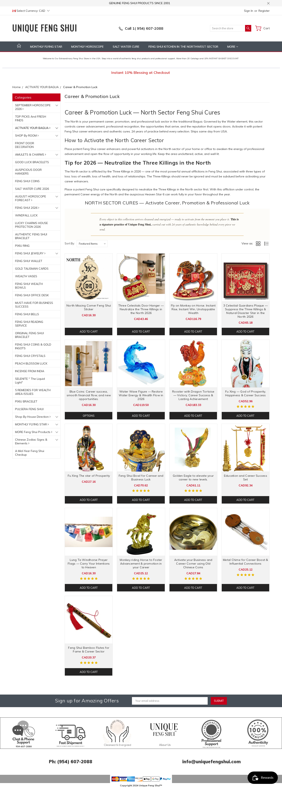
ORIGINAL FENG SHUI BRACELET (29, 335)
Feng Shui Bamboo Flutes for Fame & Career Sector (88, 649)
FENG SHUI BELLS (27, 314)
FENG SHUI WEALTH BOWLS (29, 285)
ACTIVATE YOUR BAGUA (32, 128)
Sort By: (70, 243)
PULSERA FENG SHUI (29, 409)
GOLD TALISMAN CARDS (32, 268)
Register (264, 11)
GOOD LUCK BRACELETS (32, 162)
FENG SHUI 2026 (26, 208)
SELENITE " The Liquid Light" (30, 380)
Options (89, 415)
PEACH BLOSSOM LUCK (31, 363)
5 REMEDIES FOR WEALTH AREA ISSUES (33, 392)
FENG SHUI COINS (27, 181)
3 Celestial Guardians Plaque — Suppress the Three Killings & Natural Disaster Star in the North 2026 (245, 311)
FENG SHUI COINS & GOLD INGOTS (33, 346)
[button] (23, 733)
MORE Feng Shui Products (33, 432)
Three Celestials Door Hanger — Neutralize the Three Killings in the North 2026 (141, 309)
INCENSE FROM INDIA (29, 371)
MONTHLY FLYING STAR (46, 46)
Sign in (248, 11)
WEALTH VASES (26, 276)
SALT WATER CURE (126, 46)
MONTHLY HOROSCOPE (87, 46)
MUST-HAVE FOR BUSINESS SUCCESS (34, 304)
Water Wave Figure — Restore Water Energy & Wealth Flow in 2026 (141, 395)
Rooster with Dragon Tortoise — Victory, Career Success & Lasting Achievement (193, 395)
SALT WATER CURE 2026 (32, 189)
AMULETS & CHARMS (30, 154)
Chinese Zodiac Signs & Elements (31, 441)
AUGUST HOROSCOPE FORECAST (30, 198)
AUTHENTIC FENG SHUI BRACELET (31, 236)
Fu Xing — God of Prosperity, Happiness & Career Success (245, 393)
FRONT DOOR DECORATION (24, 145)
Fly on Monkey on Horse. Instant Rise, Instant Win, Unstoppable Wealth (193, 309)
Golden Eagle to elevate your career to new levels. (193, 477)
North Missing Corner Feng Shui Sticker (88, 307)
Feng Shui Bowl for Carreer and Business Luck (141, 477)
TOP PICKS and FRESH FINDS (30, 118)
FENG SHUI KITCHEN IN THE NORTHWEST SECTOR (183, 46)
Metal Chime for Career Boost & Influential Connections (245, 561)
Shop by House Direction (32, 417)
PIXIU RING (22, 246)
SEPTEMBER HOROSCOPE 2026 (33, 107)
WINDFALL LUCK (26, 215)
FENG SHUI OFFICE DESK (32, 295)
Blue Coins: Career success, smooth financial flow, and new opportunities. (89, 395)
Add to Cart (89, 331)
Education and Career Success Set (245, 477)
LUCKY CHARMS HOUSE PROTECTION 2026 (31, 225)
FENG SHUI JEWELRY (29, 253)
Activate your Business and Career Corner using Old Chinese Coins (193, 563)
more (231, 46)
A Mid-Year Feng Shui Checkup (29, 453)
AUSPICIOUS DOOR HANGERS (28, 171)
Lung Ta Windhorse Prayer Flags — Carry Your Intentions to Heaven (89, 563)
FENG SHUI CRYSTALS (30, 356)
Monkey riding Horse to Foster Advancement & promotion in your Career (141, 563)
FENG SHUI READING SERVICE (29, 323)
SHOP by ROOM (26, 135)
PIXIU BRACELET (26, 401)
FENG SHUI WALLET (28, 261)
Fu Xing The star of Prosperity (89, 476)
